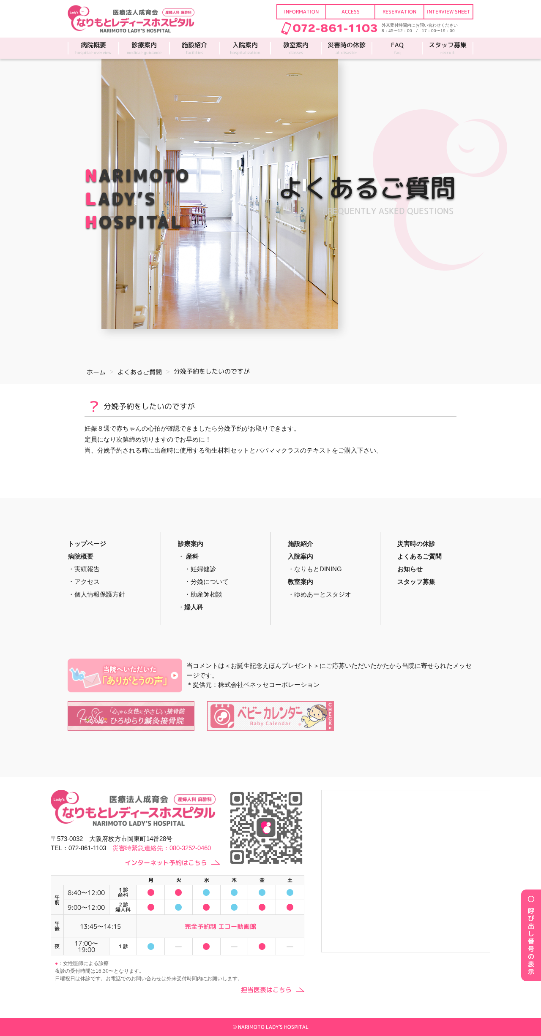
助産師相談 (206, 594)
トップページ (87, 543)
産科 (192, 556)
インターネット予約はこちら (166, 863)
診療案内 (144, 48)
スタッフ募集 (448, 48)
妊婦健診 (203, 569)
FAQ (397, 48)
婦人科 (193, 607)
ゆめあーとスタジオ (322, 594)
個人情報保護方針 (99, 594)
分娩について (210, 581)
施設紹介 (194, 48)
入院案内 (245, 48)
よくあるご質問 (419, 556)
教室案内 (296, 48)
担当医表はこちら (266, 990)
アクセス (87, 581)
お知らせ (410, 569)
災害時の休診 (347, 48)
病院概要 (93, 48)
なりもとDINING (318, 569)
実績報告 (87, 569)
